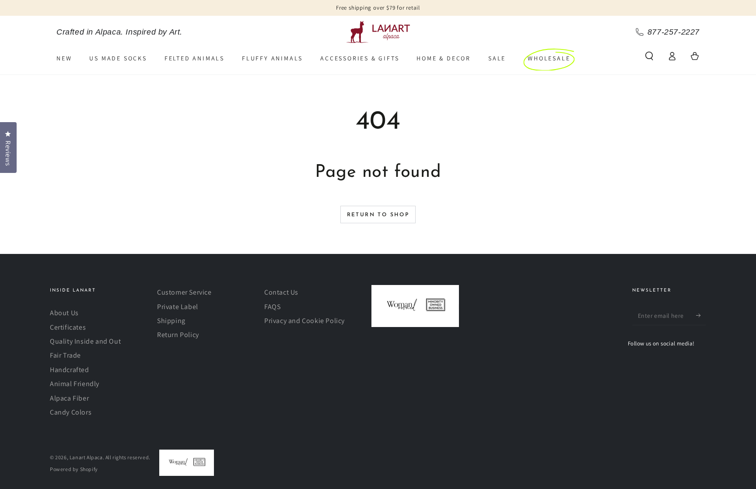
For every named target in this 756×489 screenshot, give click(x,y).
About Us (64, 312)
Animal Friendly (74, 383)
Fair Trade (65, 355)
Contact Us (281, 292)
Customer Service (184, 292)
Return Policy (178, 334)
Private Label (177, 306)
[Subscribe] (701, 315)
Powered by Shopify (74, 469)
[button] (649, 56)
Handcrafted (69, 369)
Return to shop (378, 215)
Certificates (68, 327)
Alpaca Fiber (69, 398)
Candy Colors (70, 412)
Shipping (171, 320)
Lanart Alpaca (86, 457)
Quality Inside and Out (85, 341)
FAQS (272, 306)
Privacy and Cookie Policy (304, 320)
